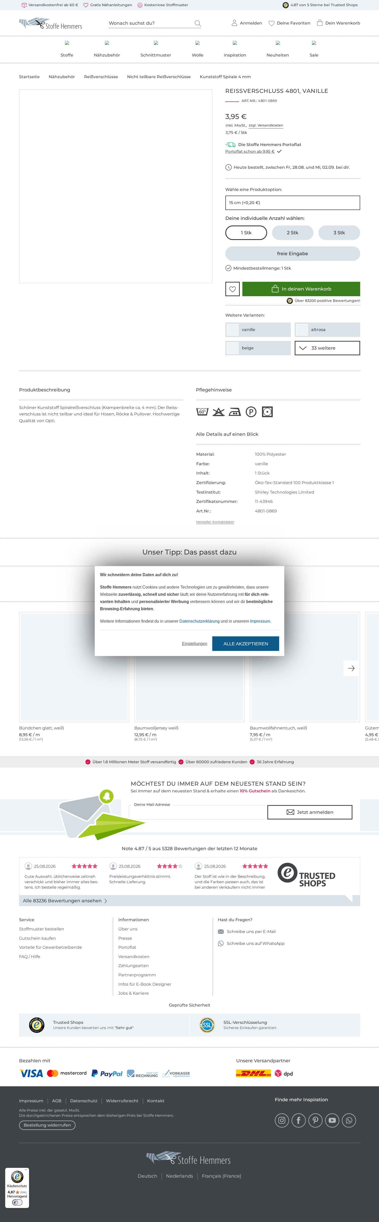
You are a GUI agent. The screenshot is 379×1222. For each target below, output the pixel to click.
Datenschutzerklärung (199, 621)
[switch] (17, 1202)
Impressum (260, 621)
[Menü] (26, 1171)
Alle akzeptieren (246, 643)
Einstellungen (194, 643)
